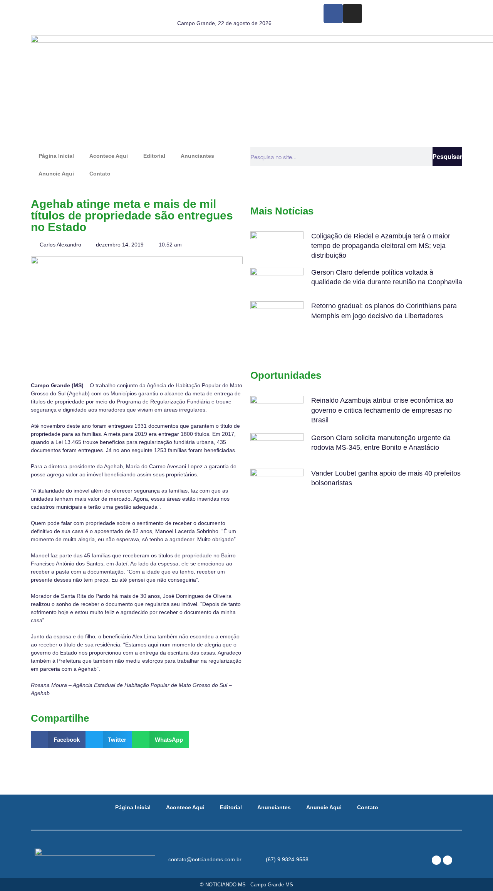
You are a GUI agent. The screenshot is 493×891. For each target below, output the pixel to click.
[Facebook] (333, 13)
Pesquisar (447, 156)
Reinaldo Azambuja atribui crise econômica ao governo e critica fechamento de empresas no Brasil (382, 410)
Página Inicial (56, 156)
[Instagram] (352, 13)
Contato (100, 173)
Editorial (154, 156)
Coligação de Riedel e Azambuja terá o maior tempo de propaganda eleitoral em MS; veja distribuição (380, 245)
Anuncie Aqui (56, 173)
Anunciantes (197, 156)
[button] (58, 739)
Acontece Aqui (108, 156)
